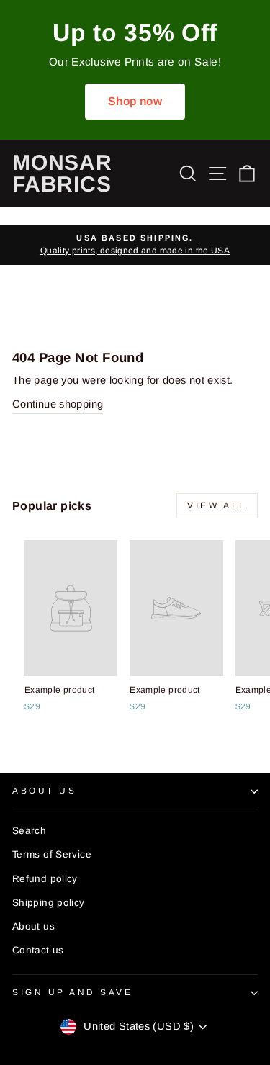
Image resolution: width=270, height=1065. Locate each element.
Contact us (38, 950)
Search (29, 830)
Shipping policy (48, 902)
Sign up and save (72, 992)
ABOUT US (44, 790)
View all (217, 505)
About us (33, 926)
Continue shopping (57, 404)
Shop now (135, 101)
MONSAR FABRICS (62, 173)
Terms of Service (51, 854)
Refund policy (45, 878)
